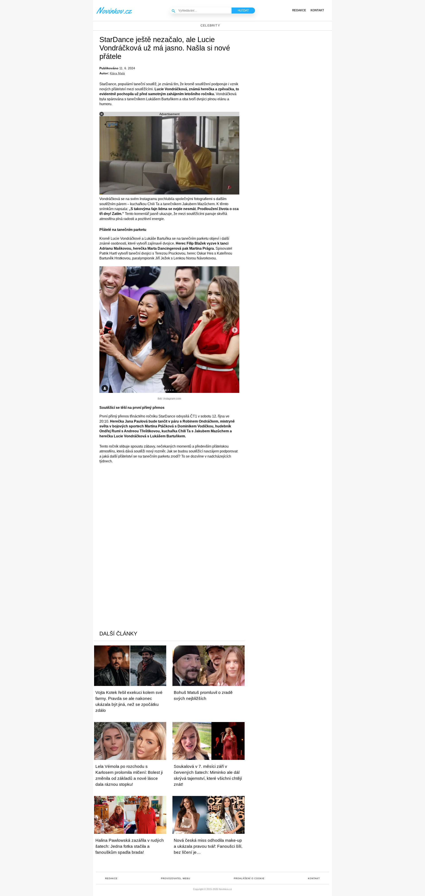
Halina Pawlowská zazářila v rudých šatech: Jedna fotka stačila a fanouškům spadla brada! (129, 846)
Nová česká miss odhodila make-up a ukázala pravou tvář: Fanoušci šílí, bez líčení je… (208, 846)
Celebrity (210, 25)
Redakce (111, 878)
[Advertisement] (169, 500)
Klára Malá (117, 73)
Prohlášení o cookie (249, 878)
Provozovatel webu (175, 878)
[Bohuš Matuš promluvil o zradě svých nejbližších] (208, 665)
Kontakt (314, 878)
